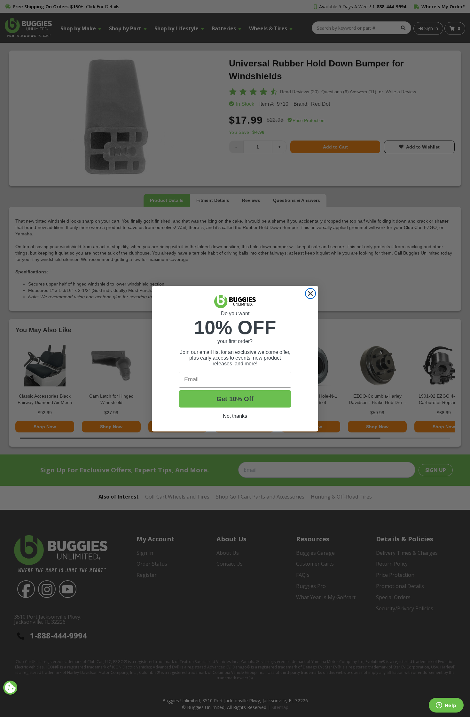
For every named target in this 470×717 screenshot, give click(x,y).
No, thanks (235, 416)
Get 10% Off (235, 398)
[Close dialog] (310, 293)
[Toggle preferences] (10, 688)
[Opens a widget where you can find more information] (446, 706)
